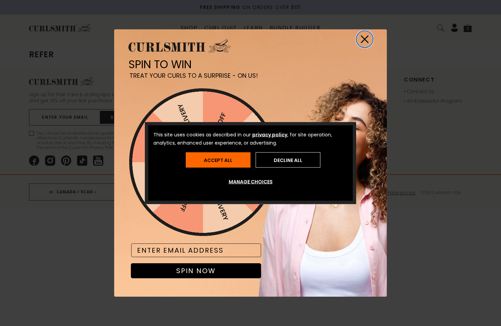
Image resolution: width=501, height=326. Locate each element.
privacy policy (269, 134)
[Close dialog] (364, 39)
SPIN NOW (196, 271)
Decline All (288, 160)
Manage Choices (251, 181)
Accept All (218, 160)
